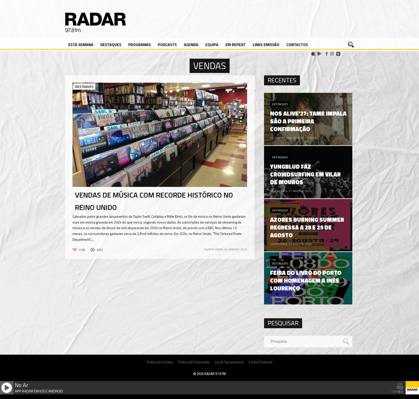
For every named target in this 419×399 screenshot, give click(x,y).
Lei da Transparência (229, 362)
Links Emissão (266, 45)
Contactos (297, 45)
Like (82, 249)
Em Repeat (236, 45)
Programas (139, 45)
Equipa (211, 45)
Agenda (191, 45)
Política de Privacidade (194, 362)
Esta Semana (80, 45)
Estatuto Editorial (260, 362)
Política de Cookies (160, 362)
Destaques (110, 45)
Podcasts (167, 45)
